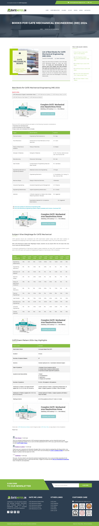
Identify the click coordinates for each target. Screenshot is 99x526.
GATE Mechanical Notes (24, 427)
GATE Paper (53, 507)
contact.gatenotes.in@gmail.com (77, 2)
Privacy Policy (80, 523)
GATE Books (54, 508)
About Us (75, 523)
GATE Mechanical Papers (35, 503)
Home (41, 29)
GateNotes (34, 523)
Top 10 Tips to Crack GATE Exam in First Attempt (81, 52)
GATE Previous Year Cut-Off (59, 94)
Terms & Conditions (88, 523)
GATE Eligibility (54, 503)
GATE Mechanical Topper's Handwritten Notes (24, 94)
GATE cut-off (54, 510)
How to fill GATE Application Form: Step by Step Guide (81, 74)
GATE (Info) (53, 501)
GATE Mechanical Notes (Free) (36, 501)
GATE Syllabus (54, 505)
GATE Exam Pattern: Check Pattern (81, 79)
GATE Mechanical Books (36, 97)
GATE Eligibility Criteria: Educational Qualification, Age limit (81, 58)
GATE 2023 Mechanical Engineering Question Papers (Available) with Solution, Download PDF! (37, 208)
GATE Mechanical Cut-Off (35, 508)
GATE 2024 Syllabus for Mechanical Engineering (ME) (27, 206)
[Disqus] (41, 453)
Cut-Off (70, 10)
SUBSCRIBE (85, 485)
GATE (90, 2)
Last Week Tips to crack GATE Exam (81, 64)
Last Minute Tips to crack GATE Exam (82, 69)
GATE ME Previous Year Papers (20, 97)
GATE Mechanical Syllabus (44, 94)
